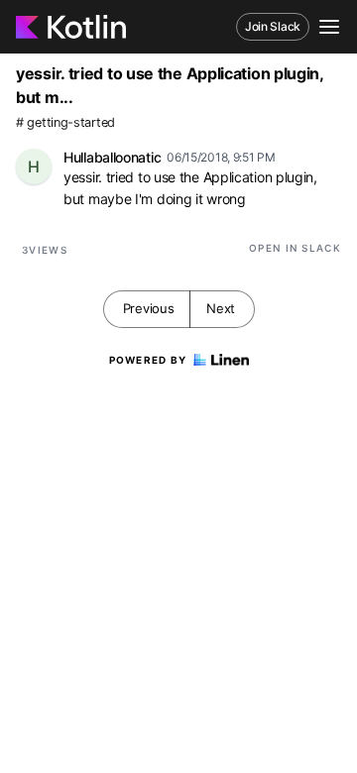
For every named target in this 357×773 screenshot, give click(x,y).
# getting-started (65, 122)
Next (220, 308)
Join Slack (272, 26)
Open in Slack (295, 248)
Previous (149, 308)
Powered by (148, 360)
